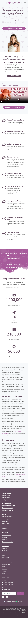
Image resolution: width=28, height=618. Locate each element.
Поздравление (6, 495)
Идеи (3, 573)
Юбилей (4, 537)
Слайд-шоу (5, 500)
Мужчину (4, 550)
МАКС (6, 587)
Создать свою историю (14, 107)
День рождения (6, 534)
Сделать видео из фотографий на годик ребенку (14, 265)
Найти (21, 593)
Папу (3, 555)
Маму (3, 553)
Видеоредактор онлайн (8, 505)
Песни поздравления (7, 519)
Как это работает (6, 564)
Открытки (5, 521)
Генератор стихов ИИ (7, 510)
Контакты (4, 580)
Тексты (4, 571)
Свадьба (4, 539)
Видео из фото (6, 497)
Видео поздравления (7, 516)
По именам (5, 526)
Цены (3, 566)
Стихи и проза (5, 523)
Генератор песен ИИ (7, 507)
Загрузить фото (14, 75)
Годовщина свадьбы (7, 541)
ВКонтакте (7, 589)
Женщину (4, 548)
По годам (4, 528)
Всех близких (5, 557)
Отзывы (4, 569)
